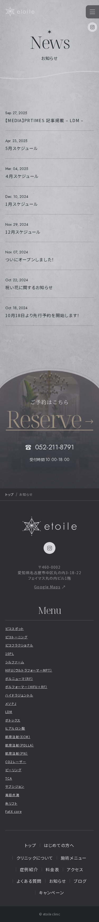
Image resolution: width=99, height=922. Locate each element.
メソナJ (10, 703)
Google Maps (47, 586)
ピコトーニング (16, 637)
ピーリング (13, 770)
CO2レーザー (15, 761)
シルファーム (14, 662)
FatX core (13, 811)
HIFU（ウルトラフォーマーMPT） (28, 670)
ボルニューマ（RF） (19, 678)
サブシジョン (14, 786)
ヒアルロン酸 (15, 728)
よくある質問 (29, 881)
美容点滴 (12, 795)
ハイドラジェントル (19, 695)
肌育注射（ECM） (17, 736)
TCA (8, 778)
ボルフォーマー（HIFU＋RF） (26, 686)
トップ (9, 494)
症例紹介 (29, 869)
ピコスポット (14, 628)
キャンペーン (51, 892)
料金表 (52, 869)
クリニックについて (34, 858)
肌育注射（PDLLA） (19, 745)
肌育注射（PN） (16, 753)
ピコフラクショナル (19, 645)
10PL (9, 653)
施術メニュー (74, 858)
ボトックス (12, 720)
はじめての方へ (59, 845)
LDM (8, 711)
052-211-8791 (54, 447)
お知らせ (57, 881)
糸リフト (11, 803)
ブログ (80, 881)
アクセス (75, 869)
